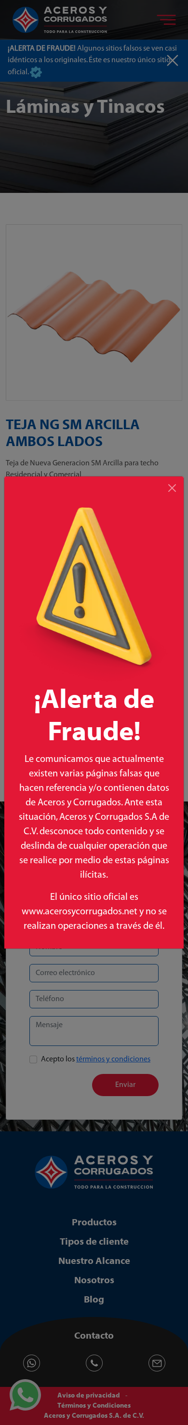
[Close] (172, 488)
